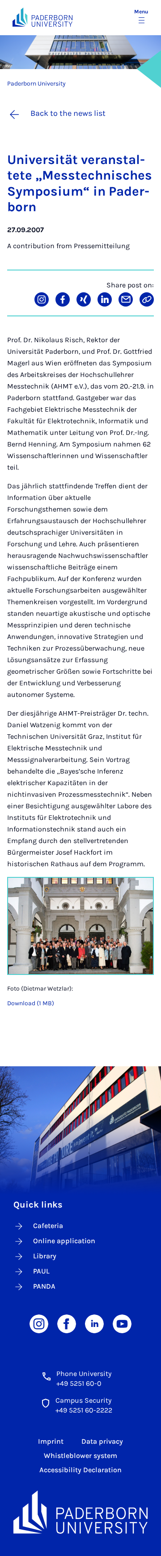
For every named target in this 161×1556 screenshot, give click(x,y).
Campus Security (83, 1400)
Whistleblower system (80, 1455)
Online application (64, 1241)
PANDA (44, 1286)
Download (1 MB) (30, 1003)
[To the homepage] (42, 17)
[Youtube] (122, 1323)
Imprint (51, 1441)
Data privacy (102, 1441)
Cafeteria (48, 1225)
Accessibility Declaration (80, 1470)
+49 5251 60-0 (79, 1383)
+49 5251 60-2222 (83, 1410)
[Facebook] (66, 1323)
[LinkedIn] (94, 1323)
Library (44, 1256)
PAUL (41, 1271)
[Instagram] (39, 1323)
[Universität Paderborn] (80, 1511)
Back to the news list (68, 113)
